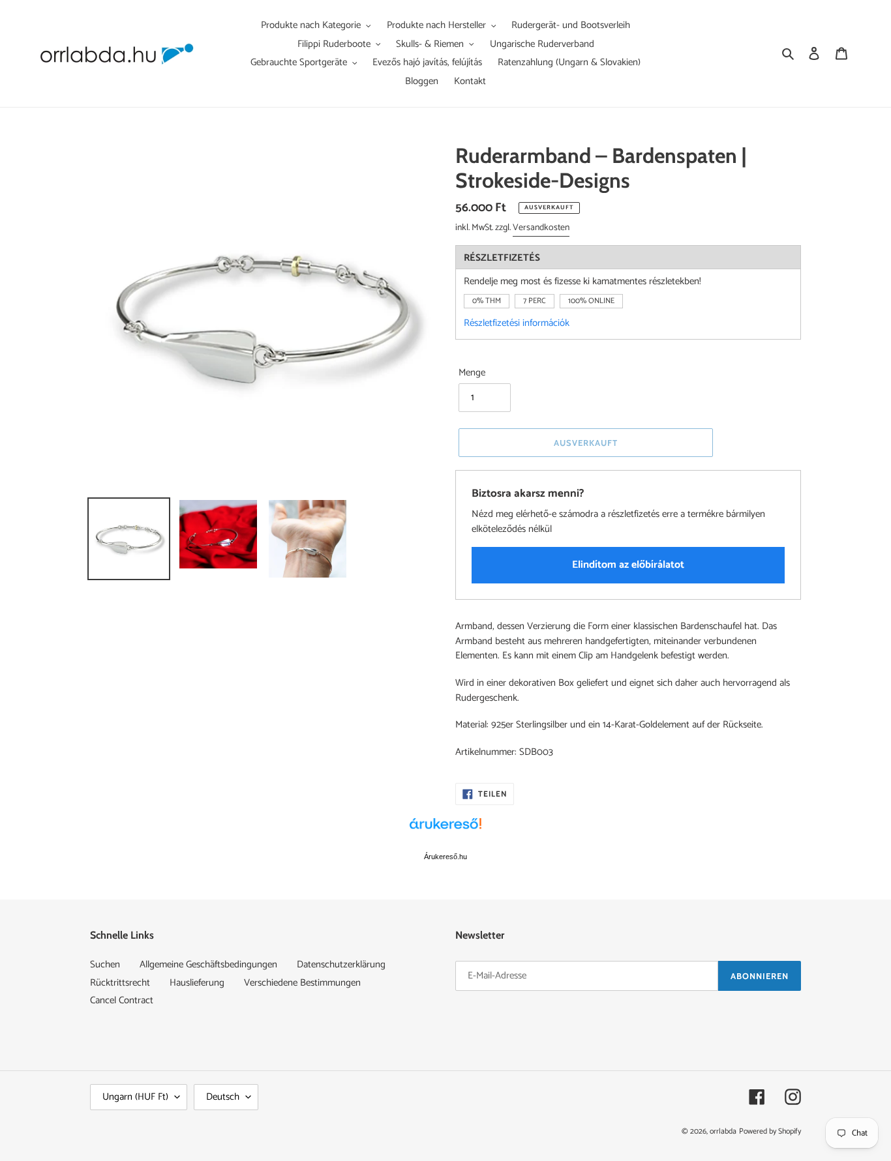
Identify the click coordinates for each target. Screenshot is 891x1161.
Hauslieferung (197, 983)
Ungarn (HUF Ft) (135, 1097)
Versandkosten (541, 227)
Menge (472, 373)
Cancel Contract (121, 1000)
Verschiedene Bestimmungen (302, 983)
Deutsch (222, 1097)
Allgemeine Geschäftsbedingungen (208, 964)
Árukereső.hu (445, 856)
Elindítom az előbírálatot (628, 565)
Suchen (105, 964)
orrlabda (723, 1131)
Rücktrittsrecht (120, 983)
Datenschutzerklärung (341, 964)
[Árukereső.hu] (445, 830)
